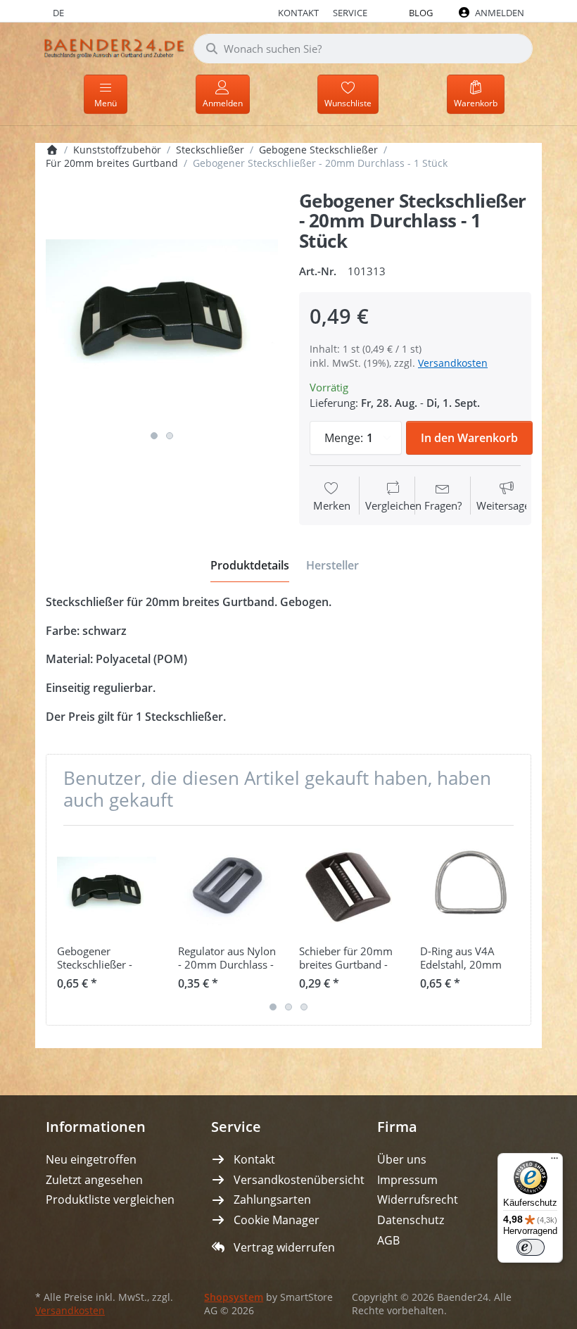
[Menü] (554, 1161)
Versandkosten (453, 363)
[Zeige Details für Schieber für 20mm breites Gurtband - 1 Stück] (348, 886)
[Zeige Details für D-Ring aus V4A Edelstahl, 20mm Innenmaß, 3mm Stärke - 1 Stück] (469, 886)
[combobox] (363, 48)
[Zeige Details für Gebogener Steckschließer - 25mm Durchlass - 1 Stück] (106, 886)
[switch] (530, 1247)
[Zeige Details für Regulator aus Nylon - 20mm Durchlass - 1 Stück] (227, 886)
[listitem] (162, 307)
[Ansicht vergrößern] (162, 307)
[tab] (249, 565)
